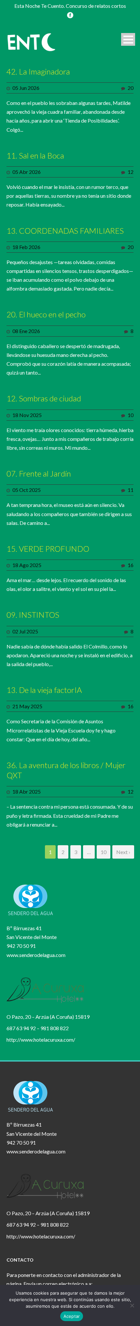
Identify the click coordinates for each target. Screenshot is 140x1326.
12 (130, 172)
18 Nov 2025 (27, 415)
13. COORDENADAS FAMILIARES (65, 230)
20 (130, 88)
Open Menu (128, 39)
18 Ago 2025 (26, 565)
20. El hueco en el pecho (46, 314)
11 (130, 490)
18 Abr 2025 (26, 791)
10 (130, 415)
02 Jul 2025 (25, 631)
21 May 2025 (27, 706)
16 (130, 565)
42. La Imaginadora (38, 71)
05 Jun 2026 (25, 88)
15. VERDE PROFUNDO (48, 548)
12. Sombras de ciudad (44, 398)
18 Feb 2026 (26, 247)
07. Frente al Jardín (39, 473)
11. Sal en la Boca (35, 155)
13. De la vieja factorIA (44, 690)
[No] (132, 1305)
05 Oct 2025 (26, 490)
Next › (123, 852)
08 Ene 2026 (26, 331)
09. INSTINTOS (33, 614)
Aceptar (71, 1316)
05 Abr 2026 (26, 172)
